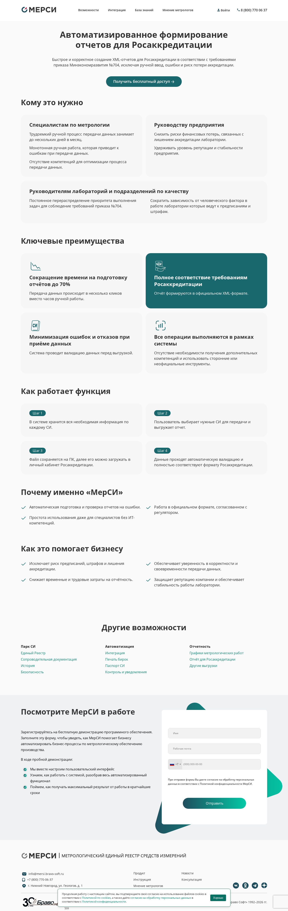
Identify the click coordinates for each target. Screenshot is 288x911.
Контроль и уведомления (126, 672)
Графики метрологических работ (217, 653)
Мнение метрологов (178, 10)
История (28, 665)
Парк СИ (28, 646)
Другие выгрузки (203, 665)
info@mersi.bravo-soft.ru (46, 874)
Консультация (192, 879)
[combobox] (175, 764)
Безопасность (32, 672)
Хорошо (218, 897)
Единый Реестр (33, 653)
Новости (188, 873)
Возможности (88, 10)
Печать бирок (116, 659)
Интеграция (117, 10)
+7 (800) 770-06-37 (40, 879)
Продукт (139, 873)
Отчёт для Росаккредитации (212, 659)
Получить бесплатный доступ (141, 81)
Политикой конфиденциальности (104, 901)
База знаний (144, 10)
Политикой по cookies (96, 898)
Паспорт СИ (115, 665)
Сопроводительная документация (49, 659)
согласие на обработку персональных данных (160, 898)
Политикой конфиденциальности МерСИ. (226, 784)
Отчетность (200, 646)
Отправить (214, 803)
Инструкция (142, 879)
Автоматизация (119, 646)
